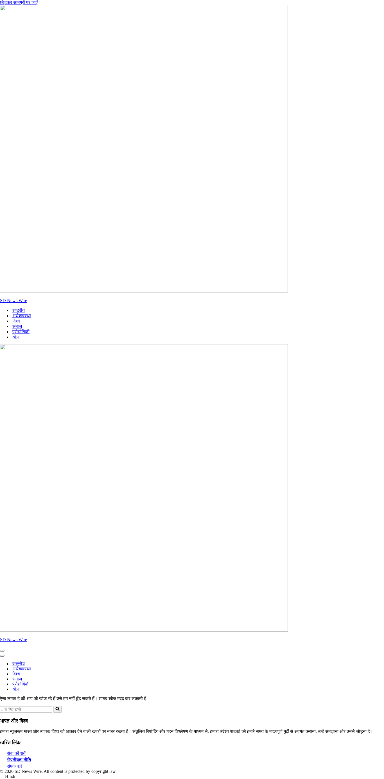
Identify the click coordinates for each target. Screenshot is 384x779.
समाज (17, 326)
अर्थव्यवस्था (21, 315)
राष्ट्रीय (18, 310)
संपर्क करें (14, 766)
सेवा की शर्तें (16, 753)
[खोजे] (57, 709)
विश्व (16, 321)
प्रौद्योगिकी (21, 331)
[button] (192, 776)
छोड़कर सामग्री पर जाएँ (19, 2)
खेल (15, 337)
